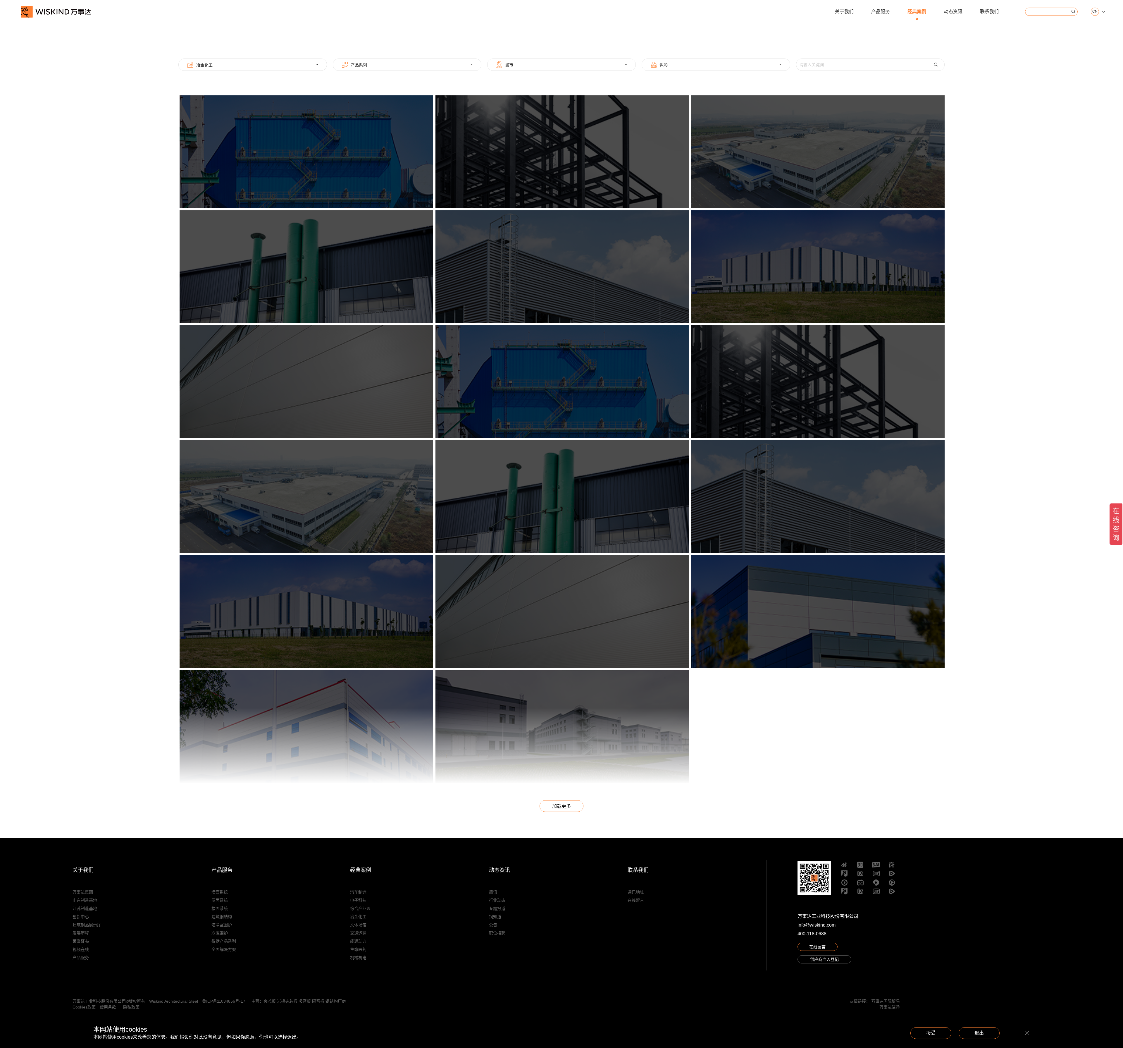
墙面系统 (219, 892)
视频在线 (81, 949)
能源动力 (358, 941)
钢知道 (495, 916)
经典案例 (916, 11)
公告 (493, 924)
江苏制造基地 (85, 908)
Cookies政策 (84, 1007)
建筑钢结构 (221, 916)
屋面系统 (219, 900)
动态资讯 (953, 11)
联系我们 (989, 11)
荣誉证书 (81, 941)
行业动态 (497, 900)
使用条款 (108, 1007)
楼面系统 (219, 908)
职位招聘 (497, 933)
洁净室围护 (221, 924)
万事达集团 (83, 892)
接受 (931, 1032)
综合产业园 (360, 908)
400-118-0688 (812, 933)
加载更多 (561, 806)
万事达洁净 (889, 1007)
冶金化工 (358, 916)
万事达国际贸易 (885, 1001)
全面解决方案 (223, 949)
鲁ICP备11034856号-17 (223, 1001)
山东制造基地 (85, 900)
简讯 (493, 892)
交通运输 (358, 933)
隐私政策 (131, 1007)
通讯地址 (636, 892)
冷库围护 (219, 933)
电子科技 (358, 900)
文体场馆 (358, 924)
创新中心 (81, 916)
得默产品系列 (223, 941)
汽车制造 (358, 892)
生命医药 (358, 949)
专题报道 (497, 908)
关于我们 (844, 11)
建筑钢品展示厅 (87, 924)
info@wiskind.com (817, 924)
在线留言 (636, 900)
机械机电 (358, 957)
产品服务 (880, 11)
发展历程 (81, 933)
